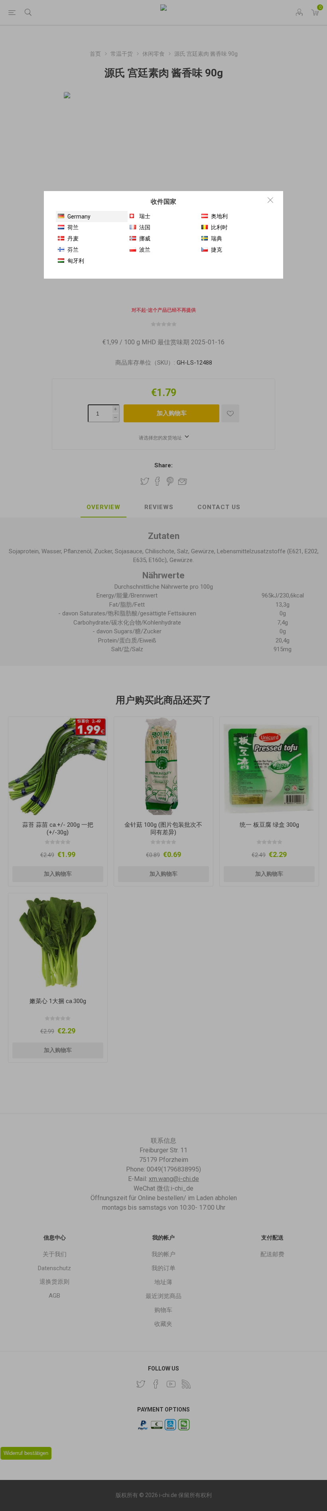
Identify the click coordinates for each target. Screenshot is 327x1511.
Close (270, 200)
